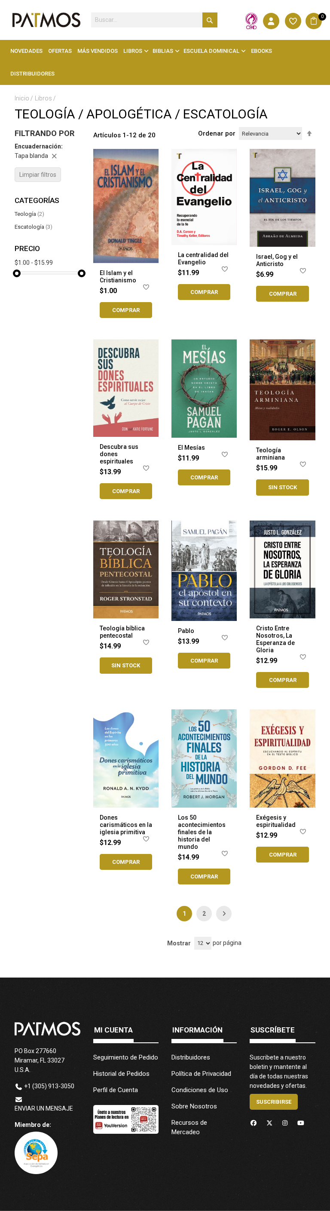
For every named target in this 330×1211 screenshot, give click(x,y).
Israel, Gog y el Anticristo (277, 260)
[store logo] (46, 19)
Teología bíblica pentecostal (122, 632)
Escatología (33, 227)
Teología (29, 214)
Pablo (186, 630)
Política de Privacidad (201, 1074)
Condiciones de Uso (199, 1090)
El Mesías (191, 447)
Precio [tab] (27, 249)
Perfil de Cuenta (115, 1090)
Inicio (23, 98)
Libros (132, 51)
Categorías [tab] (37, 201)
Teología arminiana (270, 454)
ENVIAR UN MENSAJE (44, 1108)
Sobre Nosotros (194, 1106)
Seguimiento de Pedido (125, 1057)
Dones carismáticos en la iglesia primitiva (126, 825)
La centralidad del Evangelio (203, 258)
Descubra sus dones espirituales (119, 454)
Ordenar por (216, 133)
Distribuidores (190, 1057)
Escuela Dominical (211, 51)
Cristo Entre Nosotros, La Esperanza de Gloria (275, 639)
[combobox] (154, 19)
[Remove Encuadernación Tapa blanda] (54, 155)
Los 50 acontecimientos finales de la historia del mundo (202, 832)
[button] (146, 289)
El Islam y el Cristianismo (118, 276)
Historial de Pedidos (121, 1074)
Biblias (163, 51)
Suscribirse (273, 1102)
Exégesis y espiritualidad (276, 821)
